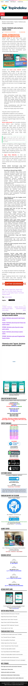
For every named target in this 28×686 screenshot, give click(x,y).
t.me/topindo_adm (14, 481)
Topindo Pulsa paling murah (18, 684)
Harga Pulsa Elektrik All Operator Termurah (10, 613)
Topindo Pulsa (12, 289)
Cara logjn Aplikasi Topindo (12, 292)
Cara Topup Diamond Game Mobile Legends (10, 651)
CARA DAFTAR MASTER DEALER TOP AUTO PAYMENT (13, 660)
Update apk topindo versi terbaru (8, 672)
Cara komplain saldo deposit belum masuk (10, 657)
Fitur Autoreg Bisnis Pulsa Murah (8, 640)
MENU (2, 14)
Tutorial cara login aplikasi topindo (8, 648)
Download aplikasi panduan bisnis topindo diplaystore (12, 678)
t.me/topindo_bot (17, 514)
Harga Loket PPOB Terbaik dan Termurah (10, 625)
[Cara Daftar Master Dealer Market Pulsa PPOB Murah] (14, 285)
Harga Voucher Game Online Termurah (9, 619)
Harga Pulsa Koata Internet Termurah (9, 616)
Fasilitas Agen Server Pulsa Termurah (9, 643)
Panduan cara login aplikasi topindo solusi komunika (12, 654)
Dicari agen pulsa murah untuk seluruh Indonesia (11, 666)
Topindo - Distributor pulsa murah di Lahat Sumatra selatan (20, 308)
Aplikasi (7, 1)
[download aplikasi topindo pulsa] (14, 464)
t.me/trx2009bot (14, 446)
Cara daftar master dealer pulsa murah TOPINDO (11, 634)
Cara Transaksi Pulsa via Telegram (8, 637)
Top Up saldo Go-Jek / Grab (7, 628)
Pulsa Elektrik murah (9, 197)
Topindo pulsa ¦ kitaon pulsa (7, 669)
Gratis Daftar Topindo (11, 291)
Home (2, 1)
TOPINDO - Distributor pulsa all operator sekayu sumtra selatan (7, 308)
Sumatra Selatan (8, 297)
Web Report (13, 1)
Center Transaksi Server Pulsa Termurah (9, 645)
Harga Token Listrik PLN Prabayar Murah (9, 622)
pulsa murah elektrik (16, 87)
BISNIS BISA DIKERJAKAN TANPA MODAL (10, 675)
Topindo (7, 289)
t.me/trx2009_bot (14, 447)
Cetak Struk (20, 1)
